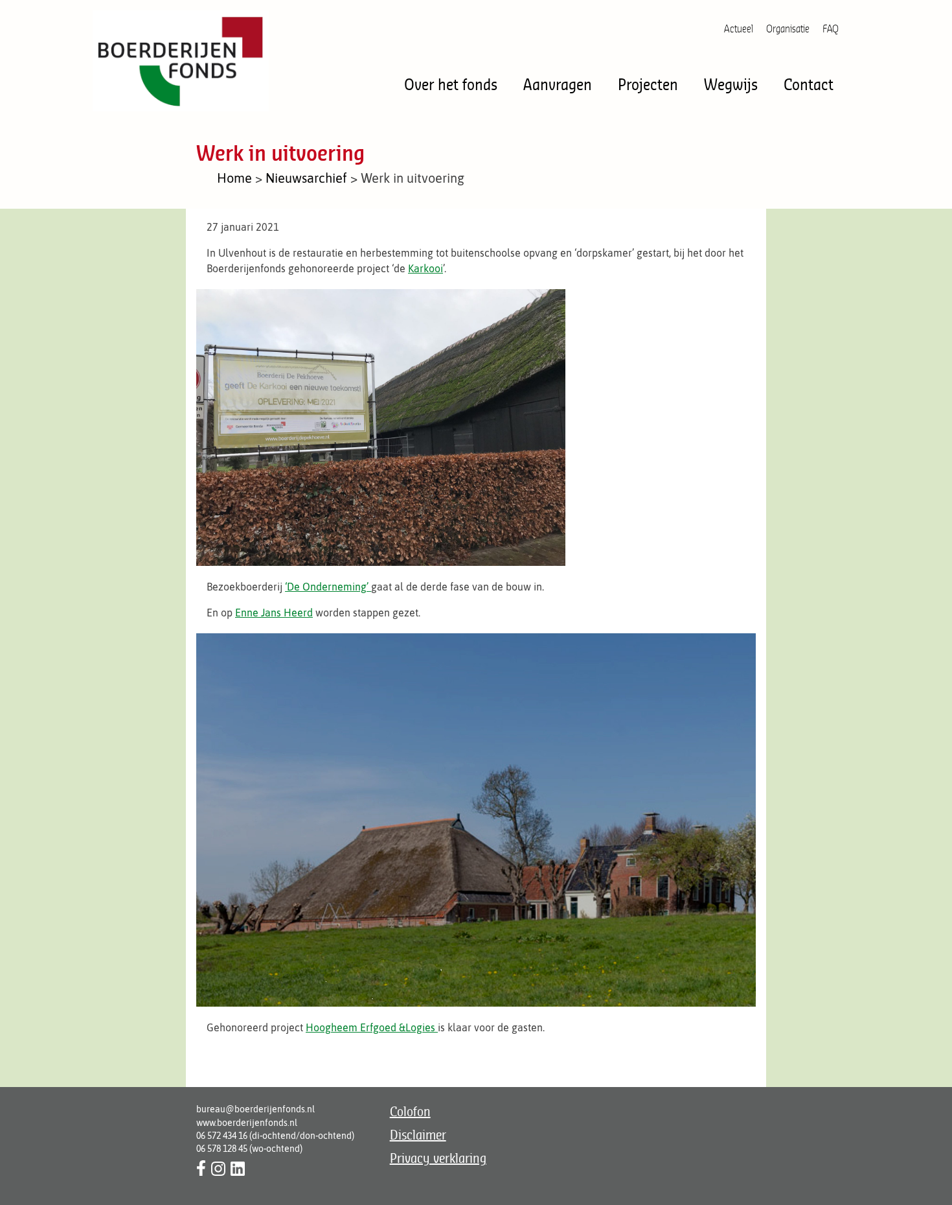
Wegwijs (731, 84)
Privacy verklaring (438, 1158)
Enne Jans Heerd (274, 612)
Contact (808, 84)
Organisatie (788, 28)
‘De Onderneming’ (328, 586)
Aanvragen (557, 84)
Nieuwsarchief (306, 177)
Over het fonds (450, 84)
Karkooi (425, 268)
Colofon (410, 1111)
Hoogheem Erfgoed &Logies (372, 1027)
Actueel (738, 28)
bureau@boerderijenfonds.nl (255, 1109)
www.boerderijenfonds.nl (246, 1122)
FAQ (830, 28)
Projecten (648, 84)
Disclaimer (418, 1134)
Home (234, 177)
